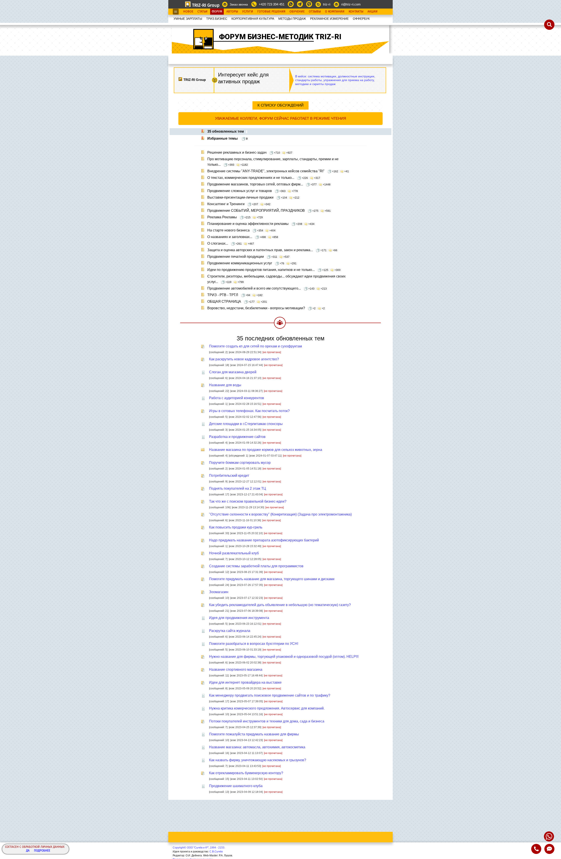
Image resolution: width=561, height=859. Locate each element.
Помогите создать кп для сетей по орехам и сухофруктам (255, 346)
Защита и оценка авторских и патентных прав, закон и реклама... (272, 250)
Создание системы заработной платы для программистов (256, 566)
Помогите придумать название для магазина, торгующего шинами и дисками (271, 579)
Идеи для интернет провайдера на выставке (245, 682)
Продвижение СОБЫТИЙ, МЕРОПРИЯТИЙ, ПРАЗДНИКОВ (269, 210)
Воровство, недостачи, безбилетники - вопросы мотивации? (266, 308)
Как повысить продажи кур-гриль (235, 527)
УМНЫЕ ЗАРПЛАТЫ (188, 18)
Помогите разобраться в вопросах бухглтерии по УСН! (253, 644)
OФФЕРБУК (361, 18)
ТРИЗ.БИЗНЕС (216, 18)
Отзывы (315, 11)
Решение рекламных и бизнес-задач (249, 152)
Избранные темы (227, 138)
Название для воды (225, 385)
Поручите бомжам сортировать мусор (240, 462)
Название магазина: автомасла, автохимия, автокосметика (257, 747)
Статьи (202, 11)
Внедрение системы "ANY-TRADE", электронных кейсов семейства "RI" (278, 171)
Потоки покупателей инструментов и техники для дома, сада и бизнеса (266, 721)
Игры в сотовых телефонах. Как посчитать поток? (249, 411)
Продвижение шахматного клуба (236, 786)
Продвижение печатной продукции (248, 256)
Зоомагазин (218, 592)
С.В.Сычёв (216, 851)
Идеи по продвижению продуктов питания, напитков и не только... (274, 270)
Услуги (247, 11)
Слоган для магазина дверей (232, 372)
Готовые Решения (271, 11)
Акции (372, 11)
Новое (188, 11)
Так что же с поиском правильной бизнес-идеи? (247, 501)
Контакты (356, 11)
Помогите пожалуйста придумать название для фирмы (254, 734)
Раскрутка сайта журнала (229, 631)
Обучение (297, 11)
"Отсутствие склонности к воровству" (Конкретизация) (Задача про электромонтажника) (280, 514)
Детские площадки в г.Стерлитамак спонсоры (246, 424)
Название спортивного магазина (235, 669)
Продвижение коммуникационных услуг (251, 263)
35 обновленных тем (225, 131)
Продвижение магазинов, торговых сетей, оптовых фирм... (268, 184)
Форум (217, 11)
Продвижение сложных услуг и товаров (252, 191)
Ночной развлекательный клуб (234, 553)
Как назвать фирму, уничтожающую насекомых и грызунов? (257, 760)
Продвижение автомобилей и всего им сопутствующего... (267, 288)
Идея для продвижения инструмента (239, 618)
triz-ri (326, 4)
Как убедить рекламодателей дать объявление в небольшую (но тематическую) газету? (280, 605)
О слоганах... (230, 243)
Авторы (232, 11)
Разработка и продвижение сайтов (237, 437)
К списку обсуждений (280, 105)
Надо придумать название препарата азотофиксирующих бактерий (264, 540)
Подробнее (42, 850)
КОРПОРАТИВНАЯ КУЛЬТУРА (252, 18)
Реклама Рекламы (235, 217)
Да (28, 850)
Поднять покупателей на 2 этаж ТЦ (237, 488)
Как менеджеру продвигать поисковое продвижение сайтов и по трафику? (269, 695)
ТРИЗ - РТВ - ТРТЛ (235, 295)
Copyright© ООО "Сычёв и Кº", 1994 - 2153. (199, 847)
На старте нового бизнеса (241, 230)
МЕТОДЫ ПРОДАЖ (292, 18)
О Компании (334, 11)
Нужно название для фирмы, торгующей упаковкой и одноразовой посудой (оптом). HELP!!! (284, 656)
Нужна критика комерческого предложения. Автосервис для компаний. (267, 708)
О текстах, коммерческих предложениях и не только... (263, 178)
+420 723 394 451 (271, 4)
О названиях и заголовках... (242, 237)
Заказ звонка (239, 4)
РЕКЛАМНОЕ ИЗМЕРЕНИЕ (329, 18)
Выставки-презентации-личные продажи (253, 197)
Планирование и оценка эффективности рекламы (260, 224)
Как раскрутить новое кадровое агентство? (244, 359)
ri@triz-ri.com (351, 4)
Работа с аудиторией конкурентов (236, 398)
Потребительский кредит (229, 475)
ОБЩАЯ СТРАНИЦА (237, 301)
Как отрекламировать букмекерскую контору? (246, 773)
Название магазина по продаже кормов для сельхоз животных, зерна (265, 450)
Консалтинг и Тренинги (238, 204)
